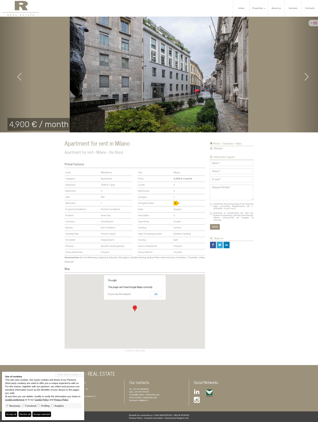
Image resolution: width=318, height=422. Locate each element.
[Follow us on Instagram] (197, 400)
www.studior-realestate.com (143, 397)
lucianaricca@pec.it (138, 400)
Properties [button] (258, 8)
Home (241, 8)
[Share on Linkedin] (227, 245)
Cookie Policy (42, 399)
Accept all (11, 414)
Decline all (25, 414)
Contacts (310, 8)
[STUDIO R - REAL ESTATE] (20, 8)
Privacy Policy (230, 209)
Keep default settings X (69, 374)
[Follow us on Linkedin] (197, 392)
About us (276, 8)
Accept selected (41, 414)
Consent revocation (153, 418)
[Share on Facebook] (213, 245)
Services (293, 8)
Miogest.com (183, 418)
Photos (218, 148)
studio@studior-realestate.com (144, 395)
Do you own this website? (119, 294)
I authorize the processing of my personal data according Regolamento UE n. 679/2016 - (233, 206)
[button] (16, 74)
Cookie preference (15, 399)
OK (155, 294)
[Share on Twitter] (220, 245)
